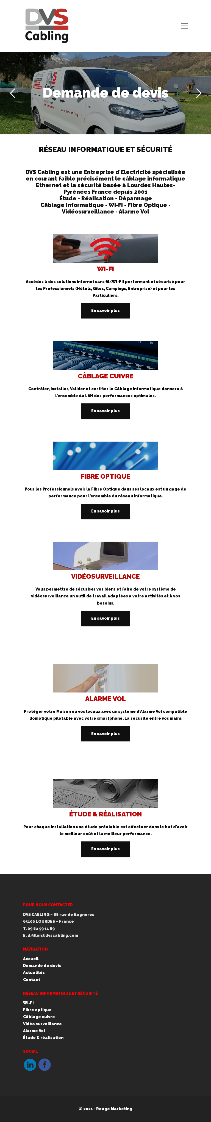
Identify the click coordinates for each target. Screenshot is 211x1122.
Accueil (30, 959)
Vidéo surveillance (42, 1024)
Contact (31, 979)
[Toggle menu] (184, 26)
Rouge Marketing (114, 1109)
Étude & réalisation (43, 1037)
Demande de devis (105, 93)
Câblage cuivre (39, 1017)
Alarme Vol (34, 1031)
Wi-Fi (28, 1003)
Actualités (34, 972)
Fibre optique (37, 1010)
